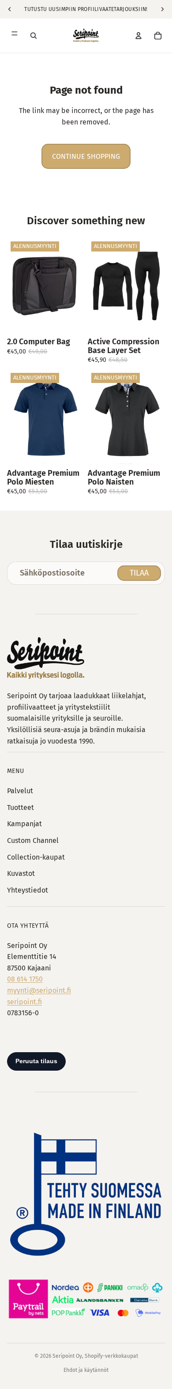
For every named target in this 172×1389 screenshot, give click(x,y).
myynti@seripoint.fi (39, 990)
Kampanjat (24, 824)
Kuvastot (21, 873)
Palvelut (20, 791)
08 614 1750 (25, 979)
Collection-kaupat (36, 857)
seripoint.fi (24, 1002)
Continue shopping (86, 156)
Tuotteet (20, 807)
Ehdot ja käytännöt (86, 1370)
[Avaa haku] (33, 35)
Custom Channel (33, 840)
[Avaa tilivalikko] (138, 35)
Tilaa (139, 573)
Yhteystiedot (27, 890)
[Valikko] (14, 35)
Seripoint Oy (67, 1356)
